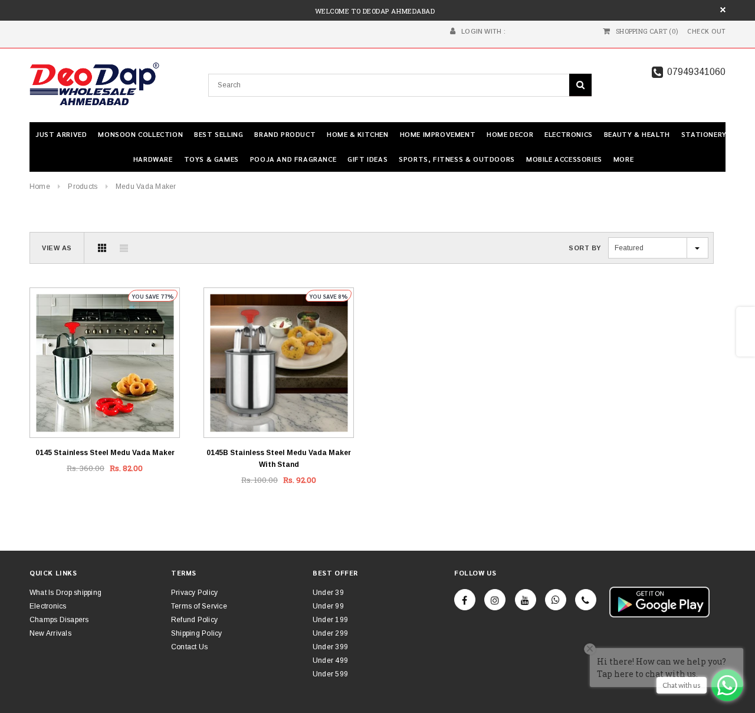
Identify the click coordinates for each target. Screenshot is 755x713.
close (723, 9)
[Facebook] (464, 599)
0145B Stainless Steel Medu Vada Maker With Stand (278, 459)
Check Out (706, 31)
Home (39, 186)
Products (82, 186)
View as (57, 247)
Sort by (585, 247)
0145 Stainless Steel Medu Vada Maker (105, 453)
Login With (481, 31)
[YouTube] (525, 599)
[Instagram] (494, 599)
